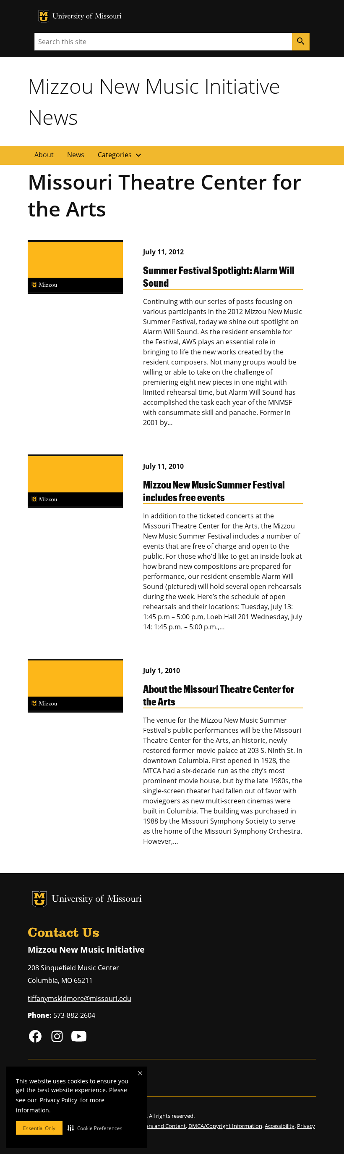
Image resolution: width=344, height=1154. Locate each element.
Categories (120, 155)
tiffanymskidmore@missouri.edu (79, 998)
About (44, 154)
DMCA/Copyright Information (225, 1126)
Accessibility (279, 1126)
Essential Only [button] (39, 1128)
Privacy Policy (58, 1100)
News (75, 154)
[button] (95, 1128)
